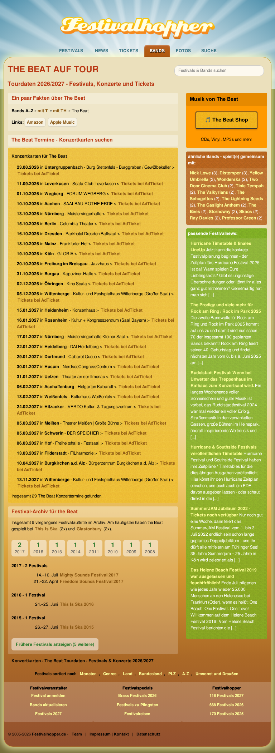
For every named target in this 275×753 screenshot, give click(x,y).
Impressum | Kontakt (109, 734)
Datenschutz (148, 734)
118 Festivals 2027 (226, 696)
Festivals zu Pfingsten (137, 705)
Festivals (71, 51)
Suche (209, 51)
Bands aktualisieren (48, 705)
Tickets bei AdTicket (38, 174)
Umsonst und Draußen (217, 674)
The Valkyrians (212, 192)
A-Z (185, 674)
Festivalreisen (137, 714)
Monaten (88, 674)
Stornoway (220, 211)
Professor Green (239, 218)
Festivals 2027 (48, 714)
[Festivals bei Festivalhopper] (137, 22)
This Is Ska (46, 529)
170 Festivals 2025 (226, 714)
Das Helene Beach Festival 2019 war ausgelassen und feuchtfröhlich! (223, 576)
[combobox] (219, 70)
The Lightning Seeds (242, 199)
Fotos (183, 51)
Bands (157, 51)
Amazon (35, 122)
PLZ (172, 674)
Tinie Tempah (250, 186)
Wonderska (229, 179)
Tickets (128, 51)
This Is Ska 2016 (77, 604)
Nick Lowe (200, 173)
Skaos (245, 211)
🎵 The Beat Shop (226, 120)
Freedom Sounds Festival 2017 (92, 581)
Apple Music (62, 122)
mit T (43, 111)
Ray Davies (201, 218)
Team (77, 734)
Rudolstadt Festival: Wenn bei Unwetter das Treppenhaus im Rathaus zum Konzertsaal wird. (222, 379)
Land (127, 674)
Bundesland (150, 674)
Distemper (230, 173)
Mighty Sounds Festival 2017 (89, 575)
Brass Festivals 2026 (137, 696)
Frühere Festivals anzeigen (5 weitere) (55, 644)
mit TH (60, 111)
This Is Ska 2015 (77, 627)
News (101, 51)
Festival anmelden (48, 696)
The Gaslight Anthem (218, 205)
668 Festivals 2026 (226, 705)
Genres (109, 674)
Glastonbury (89, 529)
